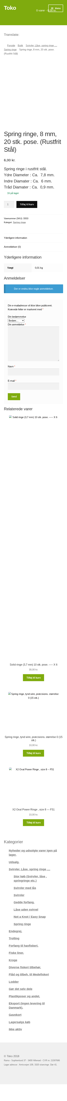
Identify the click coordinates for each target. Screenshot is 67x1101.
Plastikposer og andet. (24, 996)
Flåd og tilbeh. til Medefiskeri (29, 974)
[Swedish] (35, 34)
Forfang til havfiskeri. (23, 945)
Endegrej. (15, 931)
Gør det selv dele (20, 989)
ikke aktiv (15, 1029)
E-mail (12, 380)
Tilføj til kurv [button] (34, 677)
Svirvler (19, 895)
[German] (31, 34)
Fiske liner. (16, 952)
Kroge (13, 960)
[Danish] (22, 34)
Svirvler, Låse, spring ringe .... (41, 45)
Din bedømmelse (17, 316)
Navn (11, 366)
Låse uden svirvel (26, 909)
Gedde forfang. (24, 902)
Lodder (14, 981)
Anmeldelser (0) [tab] (12, 246)
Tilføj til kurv (27, 204)
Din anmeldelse (17, 324)
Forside (11, 45)
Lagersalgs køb (19, 1022)
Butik (20, 45)
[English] (26, 34)
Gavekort (15, 1014)
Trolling (14, 938)
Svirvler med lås (25, 888)
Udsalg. (14, 862)
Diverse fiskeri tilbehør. (25, 967)
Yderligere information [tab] (15, 237)
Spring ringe (10, 49)
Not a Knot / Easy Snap (30, 916)
